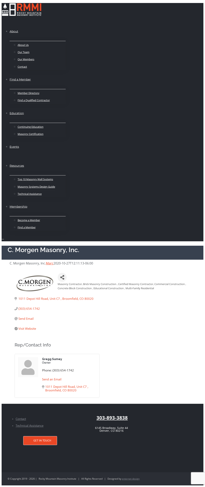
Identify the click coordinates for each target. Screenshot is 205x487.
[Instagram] (40, 452)
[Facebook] (34, 452)
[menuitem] (14, 31)
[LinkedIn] (46, 452)
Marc (49, 263)
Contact (21, 419)
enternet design (131, 478)
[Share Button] (62, 277)
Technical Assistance (29, 426)
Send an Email (51, 379)
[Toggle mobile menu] (3, 238)
